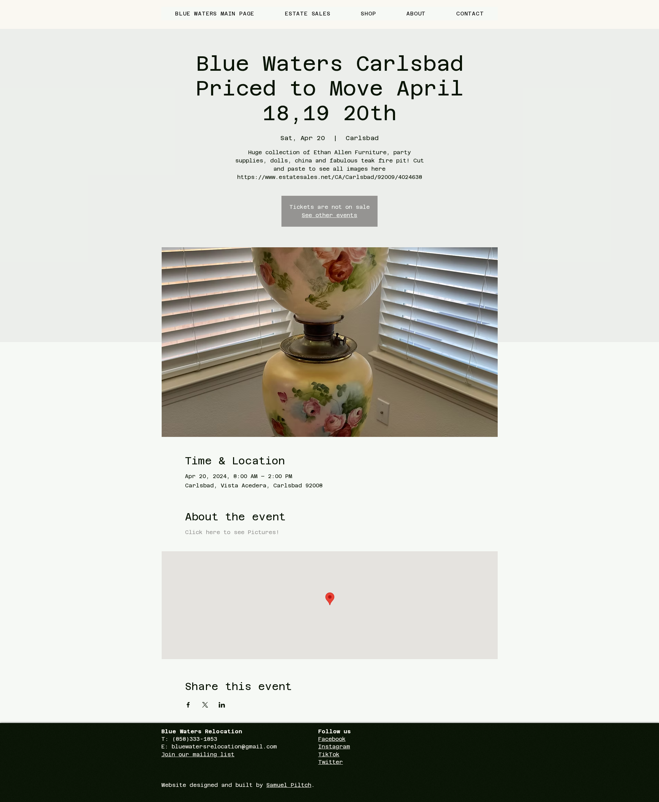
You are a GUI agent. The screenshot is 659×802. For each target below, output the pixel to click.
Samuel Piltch (288, 785)
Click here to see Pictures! (234, 532)
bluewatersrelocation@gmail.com (224, 746)
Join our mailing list (197, 754)
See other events (329, 215)
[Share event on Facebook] (188, 705)
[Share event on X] (205, 705)
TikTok (328, 754)
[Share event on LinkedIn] (222, 705)
